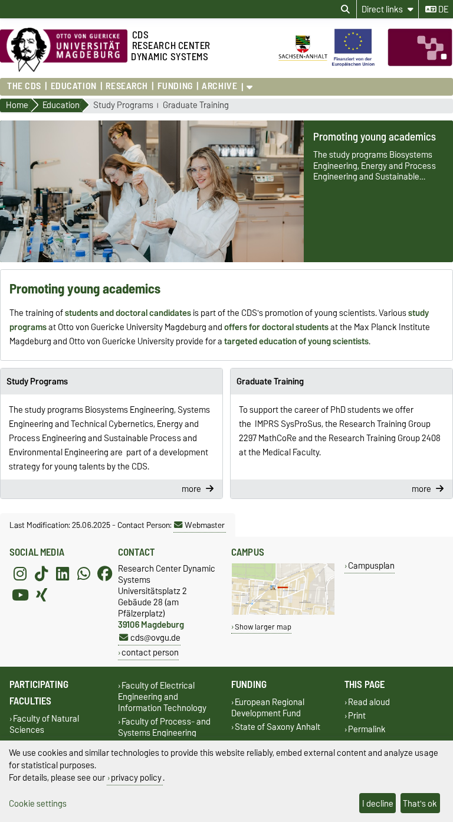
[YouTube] (20, 594)
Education (73, 86)
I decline (377, 803)
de (442, 9)
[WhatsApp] (83, 573)
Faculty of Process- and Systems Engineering (164, 727)
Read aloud (369, 702)
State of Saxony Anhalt (277, 727)
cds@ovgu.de (155, 637)
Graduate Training (196, 105)
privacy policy (136, 777)
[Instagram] (20, 573)
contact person (150, 652)
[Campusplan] (283, 612)
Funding (174, 86)
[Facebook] (105, 573)
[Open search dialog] (345, 9)
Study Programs (123, 105)
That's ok (420, 803)
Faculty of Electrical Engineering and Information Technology (162, 697)
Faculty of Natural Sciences (44, 724)
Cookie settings (38, 803)
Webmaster (205, 525)
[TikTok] (41, 573)
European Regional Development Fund (267, 707)
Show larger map (263, 627)
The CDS (24, 86)
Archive (219, 86)
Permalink (367, 729)
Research (126, 86)
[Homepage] (365, 64)
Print (357, 716)
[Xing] (41, 594)
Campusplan (371, 565)
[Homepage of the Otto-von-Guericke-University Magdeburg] (63, 69)
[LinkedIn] (62, 573)
